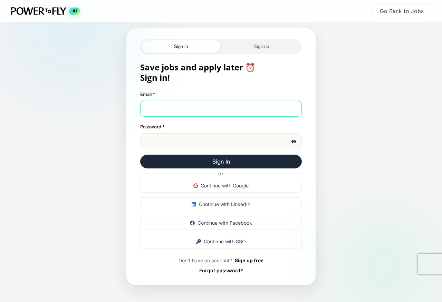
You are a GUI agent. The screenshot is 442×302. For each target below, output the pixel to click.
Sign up (261, 46)
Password (152, 126)
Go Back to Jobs (402, 11)
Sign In (221, 161)
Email (147, 94)
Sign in (181, 46)
